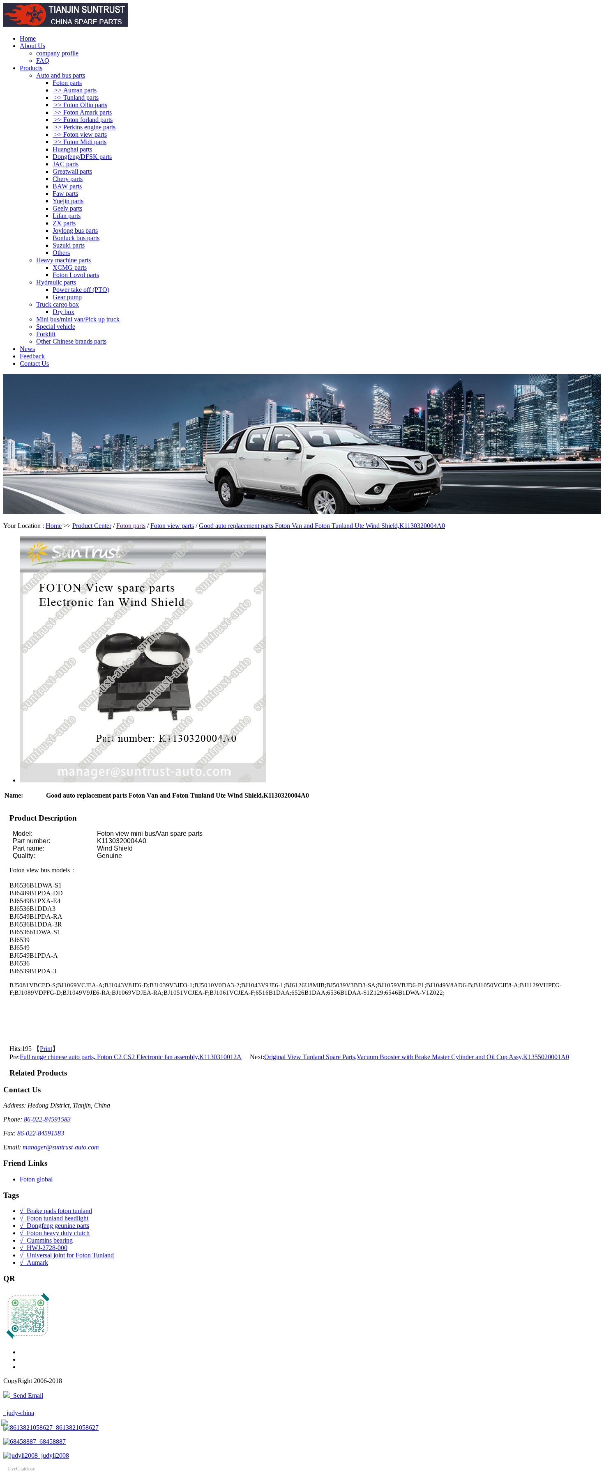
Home (28, 38)
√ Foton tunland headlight (54, 1218)
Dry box (63, 311)
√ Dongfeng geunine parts (54, 1225)
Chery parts (68, 178)
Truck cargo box (57, 304)
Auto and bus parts (60, 75)
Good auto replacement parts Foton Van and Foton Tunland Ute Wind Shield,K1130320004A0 (322, 525)
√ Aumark (34, 1262)
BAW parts (67, 186)
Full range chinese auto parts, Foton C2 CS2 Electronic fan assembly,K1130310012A (131, 1056)
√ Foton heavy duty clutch (55, 1232)
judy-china (18, 1412)
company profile (57, 53)
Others (61, 252)
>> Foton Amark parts (82, 112)
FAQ (42, 60)
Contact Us (34, 363)
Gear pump (67, 297)
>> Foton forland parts (83, 119)
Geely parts (67, 208)
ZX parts (64, 223)
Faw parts (65, 193)
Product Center (91, 525)
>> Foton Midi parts (79, 141)
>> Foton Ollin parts (80, 104)
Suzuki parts (69, 245)
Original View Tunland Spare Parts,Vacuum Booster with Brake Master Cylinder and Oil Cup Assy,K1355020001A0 (416, 1056)
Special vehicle (55, 326)
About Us (32, 45)
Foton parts (67, 82)
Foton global (36, 1179)
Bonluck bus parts (76, 237)
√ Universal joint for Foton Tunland (67, 1255)
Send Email (26, 1395)
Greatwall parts (72, 171)
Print (46, 1048)
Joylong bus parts (75, 230)
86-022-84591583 (47, 1119)
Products (31, 67)
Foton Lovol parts (76, 274)
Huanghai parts (72, 149)
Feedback (32, 356)
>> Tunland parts (76, 97)
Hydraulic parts (56, 282)
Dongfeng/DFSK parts (82, 156)
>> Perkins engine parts (84, 127)
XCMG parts (70, 267)
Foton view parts (172, 525)
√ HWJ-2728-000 (43, 1247)
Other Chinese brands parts (71, 341)
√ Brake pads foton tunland (56, 1210)
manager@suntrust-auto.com (61, 1147)
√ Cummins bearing (46, 1240)
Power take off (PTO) (81, 289)
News (27, 348)
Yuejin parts (68, 200)
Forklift (45, 333)
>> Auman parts (75, 90)
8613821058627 (76, 1427)
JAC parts (65, 164)
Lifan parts (67, 215)
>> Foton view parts (80, 134)
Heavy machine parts (63, 260)
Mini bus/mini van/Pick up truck (78, 319)
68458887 (51, 1441)
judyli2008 (53, 1455)
